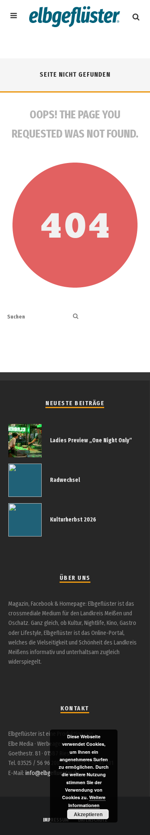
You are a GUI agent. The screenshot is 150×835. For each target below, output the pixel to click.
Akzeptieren (88, 814)
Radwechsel (65, 480)
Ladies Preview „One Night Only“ (91, 440)
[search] (75, 316)
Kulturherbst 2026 (73, 519)
